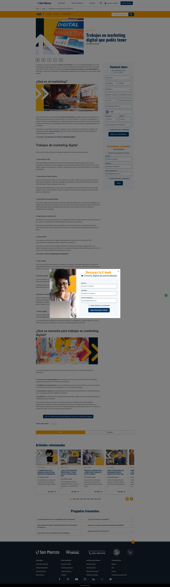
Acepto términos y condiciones (100, 305)
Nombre (84, 283)
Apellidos (84, 290)
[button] (118, 271)
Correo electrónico (87, 297)
